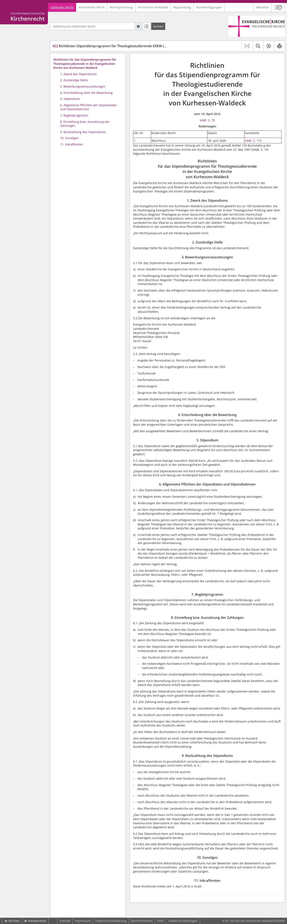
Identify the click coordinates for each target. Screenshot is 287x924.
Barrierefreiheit (142, 921)
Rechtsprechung (121, 7)
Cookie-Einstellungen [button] (183, 921)
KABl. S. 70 (207, 120)
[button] (278, 7)
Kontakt (65, 921)
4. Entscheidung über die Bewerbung (86, 93)
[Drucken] (279, 46)
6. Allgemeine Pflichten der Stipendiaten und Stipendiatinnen (88, 107)
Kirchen (14, 921)
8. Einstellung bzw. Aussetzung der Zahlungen (84, 124)
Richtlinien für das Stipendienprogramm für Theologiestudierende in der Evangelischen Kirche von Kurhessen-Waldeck (84, 64)
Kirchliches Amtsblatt (153, 7)
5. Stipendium (70, 99)
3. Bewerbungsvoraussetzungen (82, 86)
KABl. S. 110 (253, 141)
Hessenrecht (37, 921)
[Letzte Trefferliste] (146, 26)
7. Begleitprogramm (74, 115)
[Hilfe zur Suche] (138, 26)
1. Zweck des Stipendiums (78, 74)
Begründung (182, 7)
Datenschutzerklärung (110, 921)
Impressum (83, 921)
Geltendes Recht (62, 7)
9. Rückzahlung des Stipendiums (83, 132)
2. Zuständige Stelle (74, 80)
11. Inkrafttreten (71, 144)
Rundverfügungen (209, 7)
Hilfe (160, 921)
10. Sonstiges (69, 138)
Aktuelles (262, 7)
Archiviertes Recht (91, 7)
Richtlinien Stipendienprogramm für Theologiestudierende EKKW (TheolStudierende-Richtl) (127, 46)
